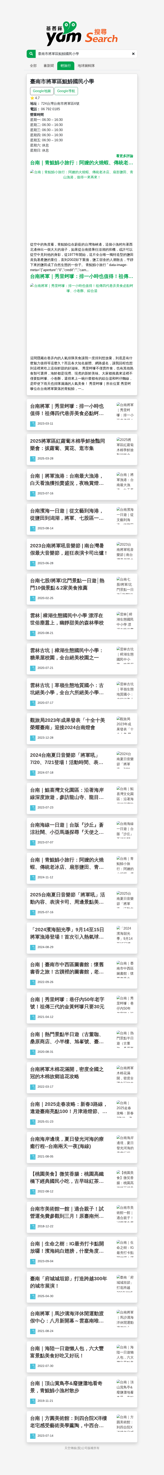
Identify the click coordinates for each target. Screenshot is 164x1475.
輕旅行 (66, 65)
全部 (33, 65)
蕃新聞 (49, 65)
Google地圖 (42, 91)
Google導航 (66, 91)
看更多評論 (124, 156)
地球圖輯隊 (86, 65)
